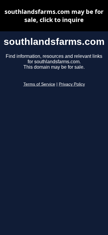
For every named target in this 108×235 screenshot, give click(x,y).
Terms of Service (39, 84)
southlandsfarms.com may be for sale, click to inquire (54, 16)
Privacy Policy (72, 84)
